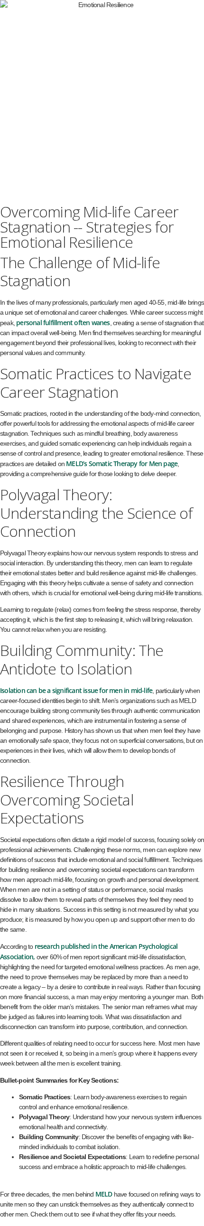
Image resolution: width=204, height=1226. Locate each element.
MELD (103, 1193)
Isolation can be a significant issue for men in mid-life (76, 690)
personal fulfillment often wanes (63, 322)
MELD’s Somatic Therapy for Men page (121, 463)
